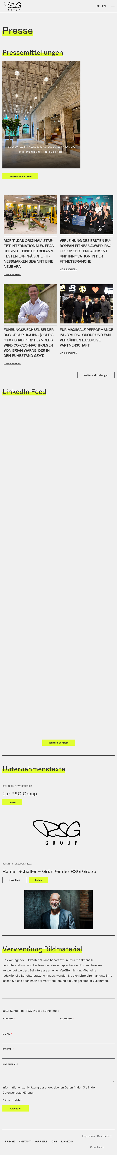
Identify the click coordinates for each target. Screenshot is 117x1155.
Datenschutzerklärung (17, 1092)
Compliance (97, 1147)
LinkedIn (67, 1141)
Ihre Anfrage (10, 1064)
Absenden (15, 1108)
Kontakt (24, 1141)
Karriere (40, 1141)
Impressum (88, 1136)
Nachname (66, 1018)
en (104, 6)
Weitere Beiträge (59, 742)
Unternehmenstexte (20, 176)
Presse (10, 1141)
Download (14, 880)
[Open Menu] (113, 6)
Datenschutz (104, 1136)
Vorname (7, 1018)
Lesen (12, 802)
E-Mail (6, 1033)
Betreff (6, 1049)
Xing (54, 1141)
